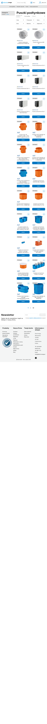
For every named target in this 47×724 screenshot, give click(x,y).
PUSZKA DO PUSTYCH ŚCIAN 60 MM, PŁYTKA (38, 204)
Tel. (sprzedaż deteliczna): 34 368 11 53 (38, 348)
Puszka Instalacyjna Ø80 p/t (38, 43)
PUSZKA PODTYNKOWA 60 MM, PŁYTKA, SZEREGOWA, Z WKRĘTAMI (38, 159)
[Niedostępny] (23, 34)
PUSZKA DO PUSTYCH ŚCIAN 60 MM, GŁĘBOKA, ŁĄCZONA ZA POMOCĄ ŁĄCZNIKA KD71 (39, 228)
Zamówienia (27, 333)
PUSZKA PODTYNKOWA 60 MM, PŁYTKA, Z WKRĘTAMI (23, 204)
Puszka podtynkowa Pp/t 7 (38, 111)
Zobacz (23, 47)
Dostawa (15, 331)
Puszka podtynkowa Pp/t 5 (38, 88)
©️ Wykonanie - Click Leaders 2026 (23, 359)
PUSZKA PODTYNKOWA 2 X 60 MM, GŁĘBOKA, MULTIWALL (39, 251)
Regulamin (15, 336)
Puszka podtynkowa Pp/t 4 (23, 88)
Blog (14, 352)
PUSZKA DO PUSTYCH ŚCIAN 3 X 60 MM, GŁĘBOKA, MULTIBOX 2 (23, 251)
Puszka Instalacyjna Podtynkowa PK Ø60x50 (23, 43)
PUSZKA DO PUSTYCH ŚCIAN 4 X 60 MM (38, 274)
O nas (14, 338)
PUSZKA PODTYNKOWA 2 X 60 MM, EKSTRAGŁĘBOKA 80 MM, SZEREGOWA (23, 298)
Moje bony (26, 337)
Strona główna (12, 6)
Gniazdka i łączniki (20, 6)
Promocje (4, 331)
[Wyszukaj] (25, 2)
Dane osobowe (27, 331)
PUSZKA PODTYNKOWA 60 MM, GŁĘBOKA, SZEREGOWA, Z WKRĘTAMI (23, 182)
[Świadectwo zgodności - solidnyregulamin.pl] (7, 342)
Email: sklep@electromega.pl (40, 353)
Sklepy (14, 350)
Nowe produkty (6, 333)
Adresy (25, 335)
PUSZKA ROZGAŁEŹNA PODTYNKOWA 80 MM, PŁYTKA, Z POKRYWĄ (23, 274)
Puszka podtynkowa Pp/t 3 (38, 65)
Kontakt (15, 346)
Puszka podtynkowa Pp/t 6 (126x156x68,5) (23, 112)
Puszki (27, 6)
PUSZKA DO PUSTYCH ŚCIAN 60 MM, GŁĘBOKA (38, 181)
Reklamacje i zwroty (18, 341)
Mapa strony (16, 348)
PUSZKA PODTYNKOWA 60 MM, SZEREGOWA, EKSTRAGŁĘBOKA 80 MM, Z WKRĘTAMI (23, 159)
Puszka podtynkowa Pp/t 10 (23, 66)
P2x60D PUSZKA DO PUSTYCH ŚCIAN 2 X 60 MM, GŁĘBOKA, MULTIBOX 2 (23, 228)
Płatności (15, 340)
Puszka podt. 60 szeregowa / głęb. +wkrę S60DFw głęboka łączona (23, 136)
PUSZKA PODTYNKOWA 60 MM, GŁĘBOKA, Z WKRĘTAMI (38, 136)
